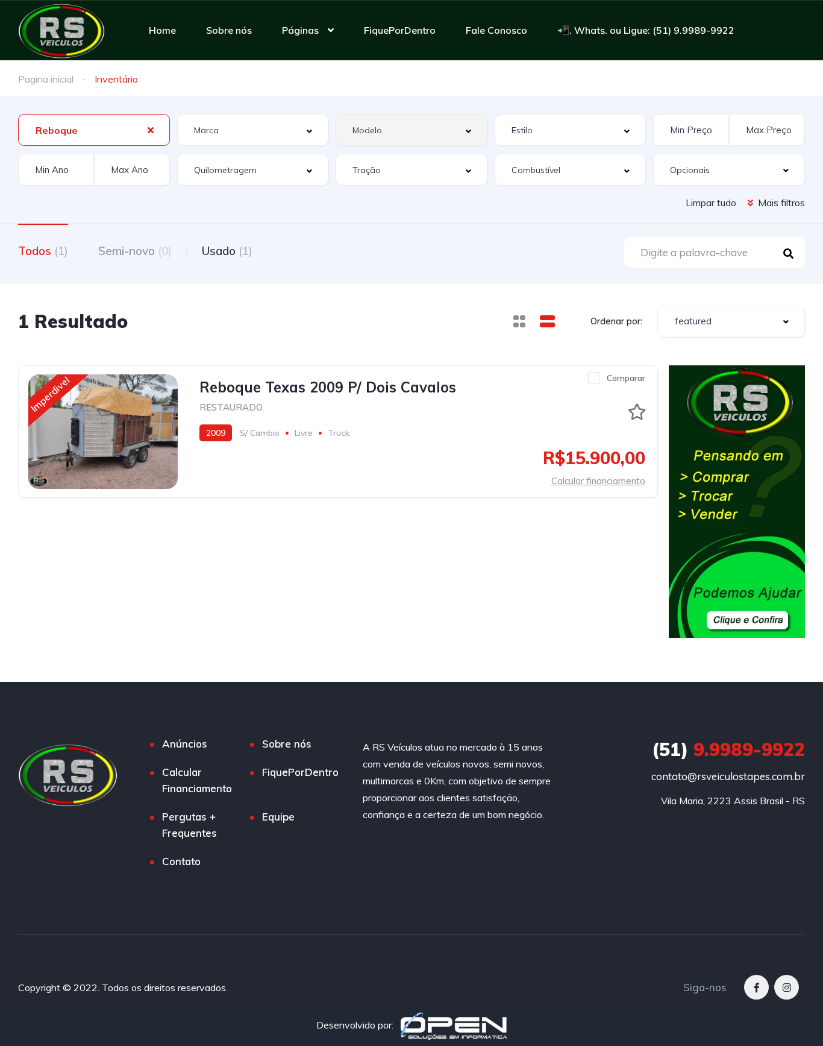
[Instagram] (786, 987)
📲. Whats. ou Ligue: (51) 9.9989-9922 (645, 30)
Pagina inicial (46, 79)
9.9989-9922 (728, 749)
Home (162, 30)
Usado (227, 251)
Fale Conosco (496, 30)
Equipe (278, 816)
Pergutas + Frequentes (189, 824)
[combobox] (94, 130)
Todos (43, 251)
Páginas (300, 30)
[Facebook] (756, 987)
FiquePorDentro (400, 30)
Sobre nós (229, 30)
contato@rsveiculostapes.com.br (728, 776)
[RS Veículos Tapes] (61, 30)
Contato (181, 861)
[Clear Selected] (150, 129)
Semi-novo (135, 251)
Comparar (626, 378)
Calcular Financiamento (197, 780)
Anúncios (184, 743)
